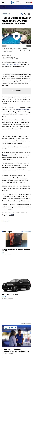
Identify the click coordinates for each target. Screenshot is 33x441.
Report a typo (6, 220)
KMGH (11, 215)
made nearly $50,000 (12, 64)
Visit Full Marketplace (26, 231)
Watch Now (28, 2)
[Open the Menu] (2, 2)
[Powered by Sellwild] (28, 323)
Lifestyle (6, 14)
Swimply (4, 155)
